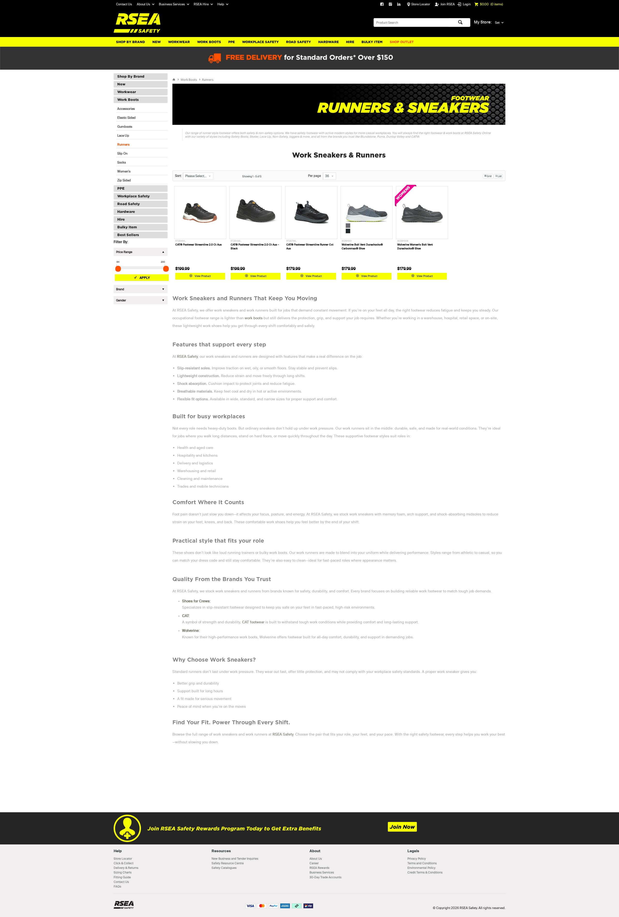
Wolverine (190, 630)
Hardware (328, 42)
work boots (254, 318)
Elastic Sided (126, 117)
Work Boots (209, 42)
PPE (231, 42)
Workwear (179, 42)
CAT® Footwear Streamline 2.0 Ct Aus (198, 244)
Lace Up (123, 135)
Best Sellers (128, 235)
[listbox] (198, 176)
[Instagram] (390, 5)
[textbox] (411, 22)
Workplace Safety (260, 42)
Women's (124, 171)
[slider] (118, 269)
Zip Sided (124, 180)
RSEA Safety (187, 356)
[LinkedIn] (399, 5)
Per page (314, 176)
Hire (350, 42)
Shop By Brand (130, 42)
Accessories (126, 109)
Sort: (178, 176)
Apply (145, 278)
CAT (185, 615)
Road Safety (298, 42)
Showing (251, 176)
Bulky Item (372, 42)
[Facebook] (382, 5)
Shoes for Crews (196, 601)
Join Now (402, 827)
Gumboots (124, 126)
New (156, 42)
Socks (121, 162)
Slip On (122, 153)
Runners (123, 144)
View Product (203, 276)
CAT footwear (253, 622)
